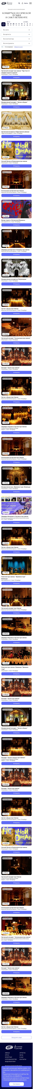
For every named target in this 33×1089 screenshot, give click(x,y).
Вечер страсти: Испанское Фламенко (13, 220)
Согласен (16, 1084)
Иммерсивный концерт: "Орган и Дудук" (14, 102)
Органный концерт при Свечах (11, 608)
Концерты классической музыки (16, 9)
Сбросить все (18, 47)
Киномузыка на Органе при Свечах (12, 191)
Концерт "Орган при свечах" (10, 368)
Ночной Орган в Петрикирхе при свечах (14, 161)
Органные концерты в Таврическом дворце (15, 132)
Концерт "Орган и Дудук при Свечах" (13, 757)
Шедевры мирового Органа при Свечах (14, 426)
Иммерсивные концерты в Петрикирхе (13, 279)
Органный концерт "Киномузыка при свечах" (16, 338)
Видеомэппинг (10, 1061)
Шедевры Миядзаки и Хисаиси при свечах (14, 516)
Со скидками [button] (9, 47)
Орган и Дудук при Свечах (9, 308)
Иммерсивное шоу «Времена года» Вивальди (15, 487)
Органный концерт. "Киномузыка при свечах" (16, 937)
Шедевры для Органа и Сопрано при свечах (15, 250)
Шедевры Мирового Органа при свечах (14, 637)
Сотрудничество (11, 1059)
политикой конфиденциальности (15, 1080)
